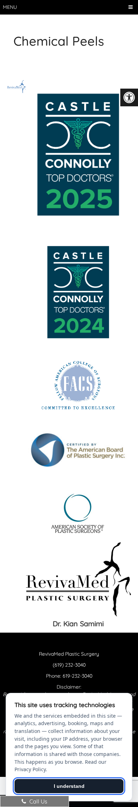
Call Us (37, 801)
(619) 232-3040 (69, 665)
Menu (10, 7)
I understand (69, 786)
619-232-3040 (77, 676)
